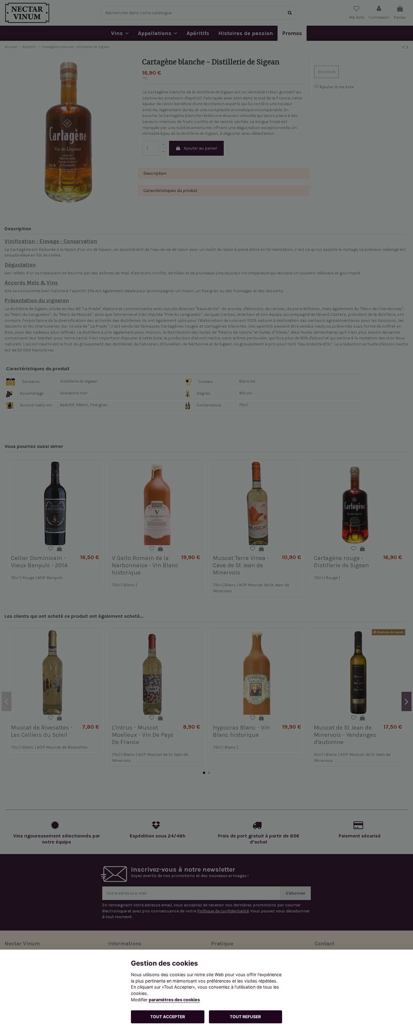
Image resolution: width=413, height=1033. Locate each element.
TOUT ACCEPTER (167, 1016)
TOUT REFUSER (245, 1016)
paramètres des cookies (174, 999)
